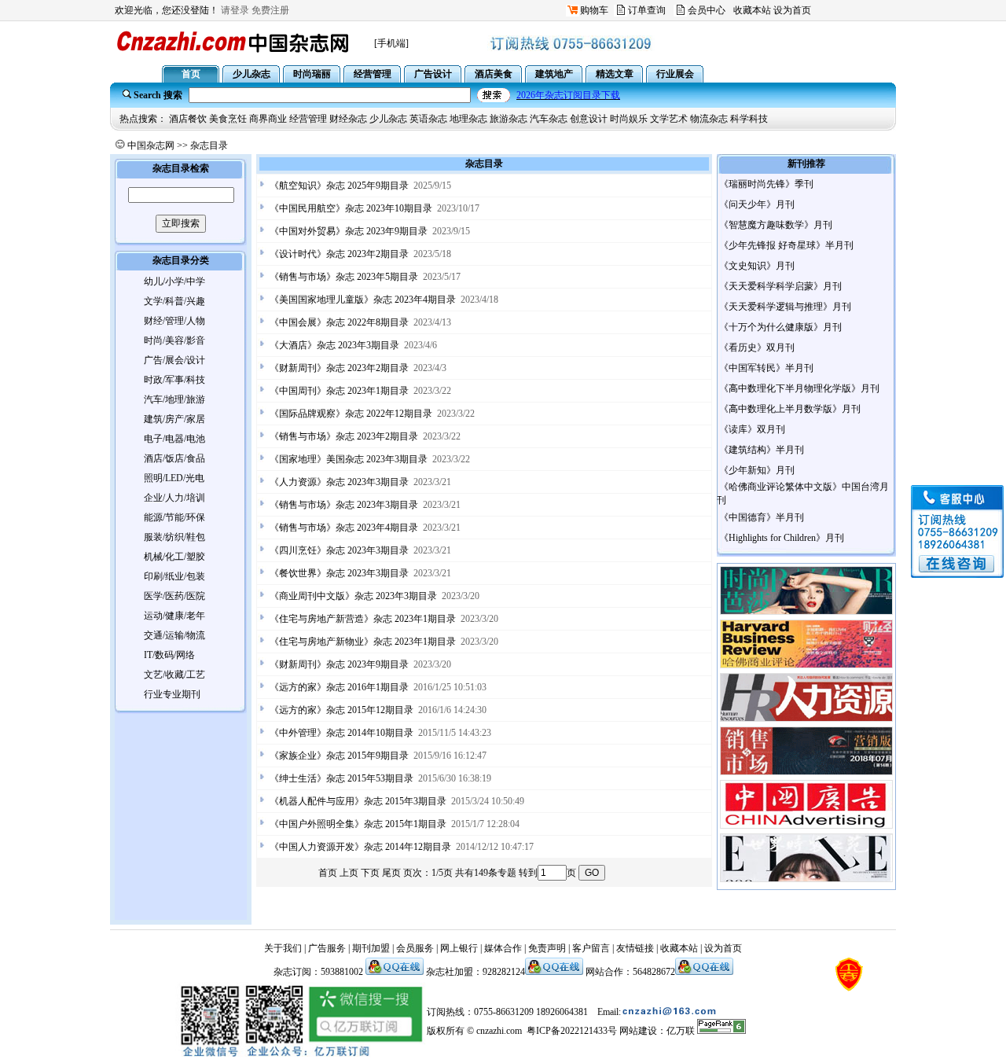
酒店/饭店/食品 (174, 458)
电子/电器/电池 (174, 438)
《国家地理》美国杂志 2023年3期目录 (349, 459)
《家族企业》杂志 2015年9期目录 (339, 755)
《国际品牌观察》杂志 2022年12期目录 (351, 413)
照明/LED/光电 (174, 478)
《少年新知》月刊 (757, 470)
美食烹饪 (228, 118)
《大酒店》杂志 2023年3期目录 (334, 345)
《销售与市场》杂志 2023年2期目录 (344, 436)
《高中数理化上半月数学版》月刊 (790, 408)
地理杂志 (468, 118)
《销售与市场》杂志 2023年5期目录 (344, 276)
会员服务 (415, 948)
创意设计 (589, 118)
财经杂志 (348, 118)
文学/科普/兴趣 (174, 301)
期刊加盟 (371, 948)
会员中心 (706, 10)
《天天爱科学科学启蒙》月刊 (780, 286)
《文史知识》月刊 (757, 265)
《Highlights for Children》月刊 (781, 537)
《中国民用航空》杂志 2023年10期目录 (351, 208)
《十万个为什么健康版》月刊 (780, 327)
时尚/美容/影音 (174, 340)
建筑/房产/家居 (174, 419)
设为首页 (792, 10)
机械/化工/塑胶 (174, 556)
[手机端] (391, 43)
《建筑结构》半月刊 (761, 449)
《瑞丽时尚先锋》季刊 (766, 183)
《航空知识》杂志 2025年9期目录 (339, 185)
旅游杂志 (508, 118)
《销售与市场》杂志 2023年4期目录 (344, 527)
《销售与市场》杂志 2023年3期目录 (344, 504)
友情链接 (635, 948)
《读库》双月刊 (752, 429)
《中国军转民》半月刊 (766, 367)
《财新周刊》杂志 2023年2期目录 (339, 367)
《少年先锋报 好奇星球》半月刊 (786, 245)
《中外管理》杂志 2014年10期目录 (341, 732)
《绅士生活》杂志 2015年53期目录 (341, 778)
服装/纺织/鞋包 (174, 537)
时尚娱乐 (629, 118)
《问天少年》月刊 (757, 204)
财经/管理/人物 (174, 320)
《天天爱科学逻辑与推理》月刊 (785, 306)
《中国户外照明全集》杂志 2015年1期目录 (358, 823)
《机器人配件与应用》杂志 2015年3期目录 (358, 801)
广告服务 (327, 948)
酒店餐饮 (188, 118)
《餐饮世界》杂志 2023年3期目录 (339, 573)
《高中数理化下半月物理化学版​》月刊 (799, 388)
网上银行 (459, 948)
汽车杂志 (548, 118)
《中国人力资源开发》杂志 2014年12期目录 (360, 846)
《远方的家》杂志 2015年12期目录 (341, 709)
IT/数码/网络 (169, 654)
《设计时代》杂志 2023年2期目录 (339, 253)
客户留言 (591, 948)
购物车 (594, 10)
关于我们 (283, 948)
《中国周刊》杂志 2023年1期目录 (339, 390)
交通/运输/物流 (174, 635)
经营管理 (308, 118)
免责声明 (547, 948)
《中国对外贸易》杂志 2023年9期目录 (349, 231)
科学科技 (749, 118)
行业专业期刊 (172, 694)
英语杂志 (428, 118)
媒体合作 (503, 948)
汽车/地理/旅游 (174, 399)
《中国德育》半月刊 (761, 517)
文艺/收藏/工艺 (174, 674)
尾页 (391, 872)
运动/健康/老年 (174, 615)
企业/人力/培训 (174, 497)
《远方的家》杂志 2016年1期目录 (339, 687)
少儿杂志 (388, 118)
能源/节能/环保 (174, 517)
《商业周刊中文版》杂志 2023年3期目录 (353, 595)
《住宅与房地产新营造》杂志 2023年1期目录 (363, 618)
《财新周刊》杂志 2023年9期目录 (339, 664)
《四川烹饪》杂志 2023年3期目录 (339, 550)
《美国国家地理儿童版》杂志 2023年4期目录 (363, 299)
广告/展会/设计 (174, 360)
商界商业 (268, 118)
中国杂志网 (150, 145)
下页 (370, 872)
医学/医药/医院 (174, 595)
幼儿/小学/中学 (174, 281)
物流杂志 (709, 118)
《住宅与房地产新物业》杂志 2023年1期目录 (363, 641)
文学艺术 (669, 118)
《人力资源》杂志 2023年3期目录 (339, 481)
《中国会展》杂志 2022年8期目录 (339, 322)
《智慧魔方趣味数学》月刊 (775, 224)
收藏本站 (752, 10)
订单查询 (647, 10)
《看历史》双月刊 (757, 347)
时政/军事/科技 (174, 379)
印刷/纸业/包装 (174, 576)
